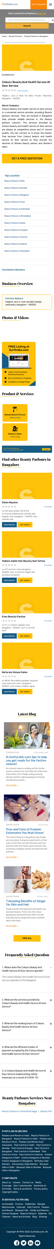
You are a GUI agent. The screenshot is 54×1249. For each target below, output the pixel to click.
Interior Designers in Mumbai (36, 1157)
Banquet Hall (21, 1210)
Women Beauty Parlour (15, 416)
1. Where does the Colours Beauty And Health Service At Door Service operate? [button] (22, 969)
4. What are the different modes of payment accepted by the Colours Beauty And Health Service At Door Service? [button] (23, 1050)
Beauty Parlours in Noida (15, 223)
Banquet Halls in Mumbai (29, 1167)
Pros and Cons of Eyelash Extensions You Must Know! (25, 831)
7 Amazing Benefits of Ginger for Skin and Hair (26, 902)
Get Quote (25, 525)
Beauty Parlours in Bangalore (36, 36)
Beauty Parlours (15, 36)
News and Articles (21, 1216)
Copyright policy (10, 1192)
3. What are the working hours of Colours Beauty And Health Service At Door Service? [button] (23, 1027)
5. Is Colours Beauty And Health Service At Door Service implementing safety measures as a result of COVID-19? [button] (24, 1074)
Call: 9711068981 (39, 4)
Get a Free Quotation (27, 158)
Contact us (27, 1182)
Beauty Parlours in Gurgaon (16, 230)
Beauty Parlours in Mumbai (16, 188)
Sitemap (43, 1216)
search (27, 26)
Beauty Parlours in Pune (15, 202)
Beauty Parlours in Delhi (15, 181)
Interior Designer (10, 1213)
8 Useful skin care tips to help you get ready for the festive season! (26, 760)
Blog (34, 1216)
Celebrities (30, 1204)
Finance (19, 1204)
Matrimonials (8, 1207)
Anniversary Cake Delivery (25, 1164)
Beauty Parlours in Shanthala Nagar (19, 1111)
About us (6, 1182)
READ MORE (11, 785)
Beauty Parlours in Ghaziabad (17, 251)
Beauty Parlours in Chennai (16, 237)
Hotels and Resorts (39, 1210)
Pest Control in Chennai (31, 1154)
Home (4, 36)
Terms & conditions (22, 1189)
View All (27, 938)
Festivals (21, 1207)
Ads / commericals (22, 1185)
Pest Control (33, 1207)
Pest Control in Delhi (24, 1145)
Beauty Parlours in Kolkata (16, 244)
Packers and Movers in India (15, 1135)
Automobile (7, 1204)
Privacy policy (41, 1189)
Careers (16, 1182)
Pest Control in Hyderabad (27, 1151)
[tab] (27, 976)
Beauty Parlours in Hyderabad (17, 209)
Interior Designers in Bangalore (17, 1161)
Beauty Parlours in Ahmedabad (18, 216)
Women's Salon (15, 435)
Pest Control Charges (22, 1148)
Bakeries (42, 1213)
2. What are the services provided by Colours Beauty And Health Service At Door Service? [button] (24, 1003)
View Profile (9, 525)
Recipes (41, 1204)
